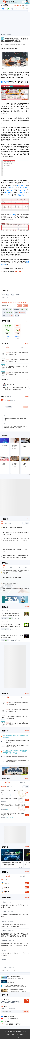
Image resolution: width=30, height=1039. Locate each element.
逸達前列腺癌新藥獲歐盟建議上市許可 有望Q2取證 (16, 419)
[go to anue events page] (23, 5)
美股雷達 (9, 610)
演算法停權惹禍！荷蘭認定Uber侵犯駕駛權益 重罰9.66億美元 (25, 446)
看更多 (26, 343)
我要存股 (26, 305)
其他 (7, 809)
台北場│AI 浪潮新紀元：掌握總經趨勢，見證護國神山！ (17, 360)
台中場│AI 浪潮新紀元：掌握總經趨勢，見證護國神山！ (17, 353)
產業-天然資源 (9, 817)
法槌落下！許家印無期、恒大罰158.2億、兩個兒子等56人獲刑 (4, 464)
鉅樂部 (19, 1031)
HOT (8, 352)
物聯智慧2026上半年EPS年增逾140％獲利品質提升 (4, 446)
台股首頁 (20, 305)
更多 (16, 315)
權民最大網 (5, 82)
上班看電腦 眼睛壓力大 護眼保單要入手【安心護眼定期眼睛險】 (15, 446)
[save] (22, 8)
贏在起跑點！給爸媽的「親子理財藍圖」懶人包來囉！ (14, 302)
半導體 (7, 892)
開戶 (27, 793)
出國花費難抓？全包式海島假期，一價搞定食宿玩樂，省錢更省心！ (25, 464)
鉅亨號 (15, 1031)
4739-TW (23, 188)
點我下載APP (19, 271)
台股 (4, 34)
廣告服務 (8, 1034)
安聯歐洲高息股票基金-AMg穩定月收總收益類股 (13, 806)
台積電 (7, 887)
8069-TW (21, 190)
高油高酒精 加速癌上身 (15, 464)
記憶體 (7, 883)
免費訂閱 (26, 1011)
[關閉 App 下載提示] (1, 2)
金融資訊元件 (15, 1034)
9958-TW (21, 192)
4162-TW (8, 190)
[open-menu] (1, 5)
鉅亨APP (10, 1031)
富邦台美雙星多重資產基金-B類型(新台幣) (12, 799)
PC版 (5, 1031)
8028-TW (10, 188)
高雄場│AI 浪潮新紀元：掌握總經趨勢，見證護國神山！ (17, 374)
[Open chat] (27, 9)
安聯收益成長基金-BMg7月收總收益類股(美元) (12, 791)
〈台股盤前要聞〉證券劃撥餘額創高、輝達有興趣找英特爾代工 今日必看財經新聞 (16, 427)
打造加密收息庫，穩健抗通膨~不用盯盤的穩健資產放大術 (17, 367)
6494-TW (7, 195)
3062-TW (7, 192)
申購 (27, 800)
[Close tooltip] (25, 12)
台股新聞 (9, 34)
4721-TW (20, 195)
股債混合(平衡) (9, 795)
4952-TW (20, 185)
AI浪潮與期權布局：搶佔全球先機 (13, 269)
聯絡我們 (22, 1034)
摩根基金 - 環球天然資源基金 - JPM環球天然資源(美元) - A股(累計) (12, 814)
